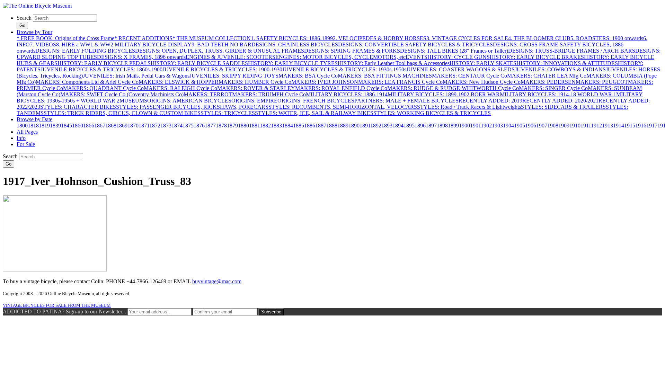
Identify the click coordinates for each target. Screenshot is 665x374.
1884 (287, 125)
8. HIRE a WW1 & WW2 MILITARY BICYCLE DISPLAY (124, 44)
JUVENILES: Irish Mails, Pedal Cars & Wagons (136, 76)
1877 (210, 125)
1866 (88, 125)
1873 (165, 125)
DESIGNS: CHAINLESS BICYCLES (294, 44)
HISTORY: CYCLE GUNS (458, 57)
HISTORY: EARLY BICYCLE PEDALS (104, 63)
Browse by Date (34, 119)
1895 (409, 125)
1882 (265, 125)
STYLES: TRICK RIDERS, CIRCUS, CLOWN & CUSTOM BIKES (122, 113)
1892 (375, 125)
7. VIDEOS (43, 44)
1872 (154, 125)
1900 (464, 125)
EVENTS (416, 57)
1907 (541, 125)
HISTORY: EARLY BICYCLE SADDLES (199, 63)
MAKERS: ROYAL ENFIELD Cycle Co (341, 88)
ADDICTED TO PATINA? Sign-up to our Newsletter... (64, 311)
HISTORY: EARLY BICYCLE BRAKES (537, 57)
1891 (365, 125)
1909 (563, 125)
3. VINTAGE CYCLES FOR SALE (467, 38)
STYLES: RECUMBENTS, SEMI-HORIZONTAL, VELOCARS (342, 107)
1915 (629, 125)
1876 (199, 125)
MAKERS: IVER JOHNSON (324, 82)
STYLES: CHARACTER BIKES (78, 107)
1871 (144, 125)
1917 (651, 125)
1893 (386, 125)
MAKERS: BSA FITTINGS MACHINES (385, 76)
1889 (342, 125)
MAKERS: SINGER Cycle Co (553, 88)
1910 (574, 125)
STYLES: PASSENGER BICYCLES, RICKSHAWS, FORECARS (192, 107)
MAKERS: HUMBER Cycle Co (255, 82)
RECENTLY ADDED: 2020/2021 (560, 101)
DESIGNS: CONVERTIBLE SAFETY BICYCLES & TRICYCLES (415, 44)
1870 (133, 125)
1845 (66, 125)
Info (21, 138)
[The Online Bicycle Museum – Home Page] (37, 6)
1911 (585, 125)
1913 (607, 125)
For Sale (26, 144)
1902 (486, 125)
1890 (354, 125)
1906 (530, 125)
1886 (309, 125)
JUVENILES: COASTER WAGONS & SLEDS (460, 69)
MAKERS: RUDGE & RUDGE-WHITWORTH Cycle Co (453, 88)
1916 (640, 125)
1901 (475, 125)
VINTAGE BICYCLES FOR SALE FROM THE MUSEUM (57, 305)
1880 (243, 125)
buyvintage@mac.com (216, 281)
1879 (232, 125)
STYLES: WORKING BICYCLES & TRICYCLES (432, 113)
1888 (331, 125)
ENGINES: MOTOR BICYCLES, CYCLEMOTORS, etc (340, 57)
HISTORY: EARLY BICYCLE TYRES (293, 63)
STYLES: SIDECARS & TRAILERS (563, 107)
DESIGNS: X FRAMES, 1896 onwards (141, 57)
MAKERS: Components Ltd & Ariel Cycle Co (87, 82)
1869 (121, 125)
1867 (99, 125)
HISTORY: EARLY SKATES (483, 63)
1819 (44, 125)
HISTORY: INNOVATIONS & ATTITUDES (567, 63)
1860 (77, 125)
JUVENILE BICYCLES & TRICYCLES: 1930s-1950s (344, 69)
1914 (618, 125)
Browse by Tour (34, 32)
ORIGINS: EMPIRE (254, 101)
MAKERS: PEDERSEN (548, 82)
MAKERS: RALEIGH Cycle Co (180, 88)
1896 (420, 125)
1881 (254, 125)
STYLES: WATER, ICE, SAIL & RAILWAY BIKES (314, 113)
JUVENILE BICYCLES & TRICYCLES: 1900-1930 (222, 69)
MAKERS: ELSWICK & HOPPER (179, 82)
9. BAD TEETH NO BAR (221, 44)
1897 (431, 125)
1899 (453, 125)
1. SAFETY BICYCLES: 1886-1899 (292, 38)
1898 (442, 125)
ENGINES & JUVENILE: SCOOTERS (230, 57)
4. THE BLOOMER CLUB (539, 38)
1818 (33, 125)
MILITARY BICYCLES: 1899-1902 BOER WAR (444, 94)
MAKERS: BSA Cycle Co (308, 76)
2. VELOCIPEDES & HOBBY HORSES (379, 38)
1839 (55, 125)
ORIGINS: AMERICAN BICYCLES (189, 101)
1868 (110, 125)
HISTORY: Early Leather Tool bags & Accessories (394, 63)
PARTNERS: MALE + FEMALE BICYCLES (406, 101)
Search (24, 18)
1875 (188, 125)
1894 (398, 125)
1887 (320, 125)
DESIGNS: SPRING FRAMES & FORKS (352, 51)
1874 (177, 125)
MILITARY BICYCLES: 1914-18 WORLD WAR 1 (558, 94)
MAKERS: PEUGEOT (602, 82)
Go (22, 25)
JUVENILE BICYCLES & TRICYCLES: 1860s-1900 (101, 69)
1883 (276, 125)
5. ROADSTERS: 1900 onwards (606, 38)
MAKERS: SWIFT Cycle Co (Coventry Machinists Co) (122, 94)
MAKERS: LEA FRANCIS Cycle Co (400, 82)
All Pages (27, 132)
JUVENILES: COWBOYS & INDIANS (560, 69)
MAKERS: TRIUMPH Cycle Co (269, 94)
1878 (221, 125)
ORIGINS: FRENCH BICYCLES (315, 101)
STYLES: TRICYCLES (228, 113)
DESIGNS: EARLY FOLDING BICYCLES (85, 51)
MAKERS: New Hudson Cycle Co (482, 82)
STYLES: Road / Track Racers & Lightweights (469, 107)
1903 (497, 125)
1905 (519, 125)
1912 (596, 125)
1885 (298, 125)
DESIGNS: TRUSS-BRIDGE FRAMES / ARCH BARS (571, 51)
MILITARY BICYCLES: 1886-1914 (347, 94)
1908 (552, 125)
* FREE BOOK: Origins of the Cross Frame (65, 38)
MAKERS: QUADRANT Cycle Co (103, 88)
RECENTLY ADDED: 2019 (490, 101)
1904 (508, 125)
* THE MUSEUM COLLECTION (211, 38)
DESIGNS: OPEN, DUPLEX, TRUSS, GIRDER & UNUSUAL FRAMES (219, 51)
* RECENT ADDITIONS (143, 38)
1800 (22, 125)
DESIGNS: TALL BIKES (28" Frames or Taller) (454, 51)
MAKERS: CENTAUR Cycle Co (469, 76)
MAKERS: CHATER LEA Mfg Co (546, 76)
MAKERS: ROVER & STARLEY (256, 88)
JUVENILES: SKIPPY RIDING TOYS (233, 76)
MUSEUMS (133, 101)
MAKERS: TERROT (208, 94)
